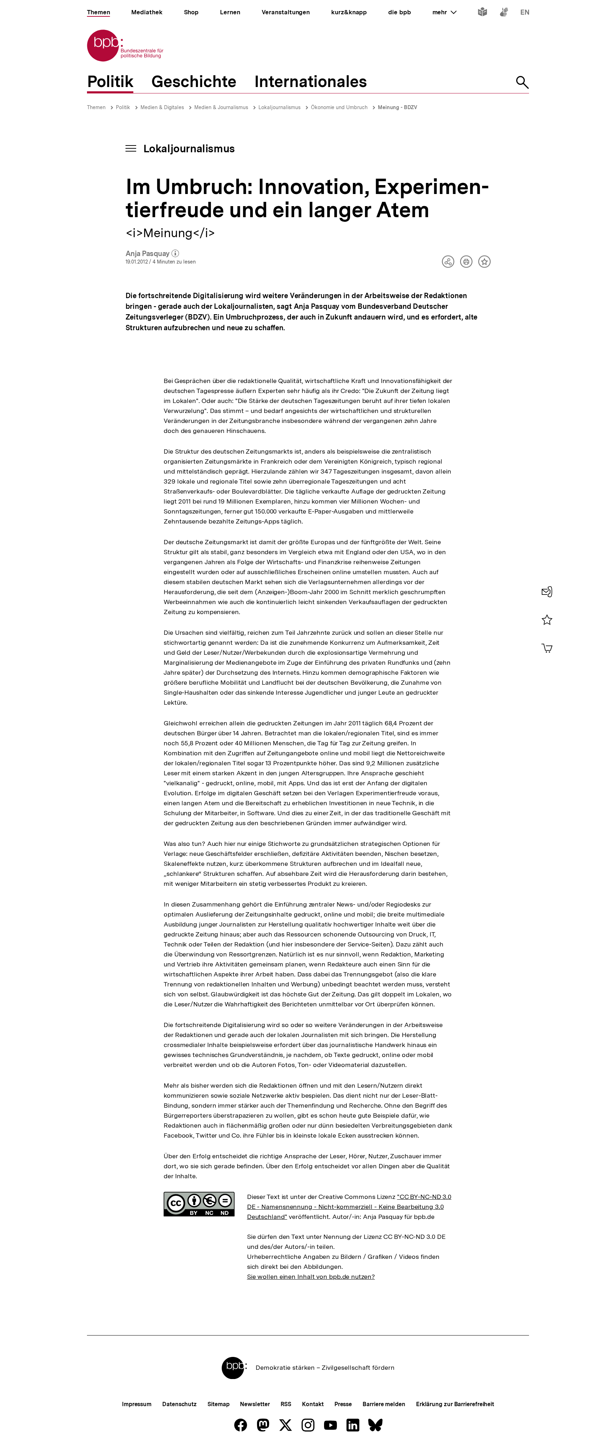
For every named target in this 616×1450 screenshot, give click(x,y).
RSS (286, 1404)
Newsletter (255, 1404)
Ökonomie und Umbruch (339, 107)
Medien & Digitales (162, 107)
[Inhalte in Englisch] (525, 13)
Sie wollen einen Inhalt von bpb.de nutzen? (311, 1276)
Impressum (137, 1404)
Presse (343, 1404)
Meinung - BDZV (397, 107)
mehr (444, 12)
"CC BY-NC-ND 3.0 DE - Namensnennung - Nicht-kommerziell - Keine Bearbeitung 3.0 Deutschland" (349, 1206)
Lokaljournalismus (279, 107)
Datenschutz (179, 1404)
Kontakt (312, 1404)
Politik (123, 107)
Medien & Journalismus (221, 107)
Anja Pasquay (152, 254)
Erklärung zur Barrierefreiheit (455, 1404)
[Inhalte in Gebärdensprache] (503, 13)
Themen (96, 107)
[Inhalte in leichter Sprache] (482, 13)
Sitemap (218, 1404)
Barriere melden (384, 1404)
